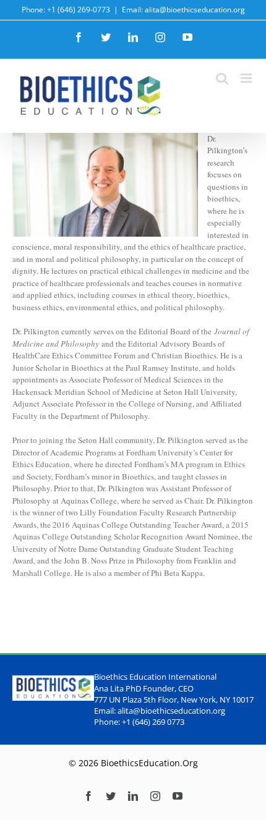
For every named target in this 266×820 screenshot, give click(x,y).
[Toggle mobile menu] (247, 78)
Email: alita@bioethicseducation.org (183, 9)
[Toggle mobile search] (222, 78)
